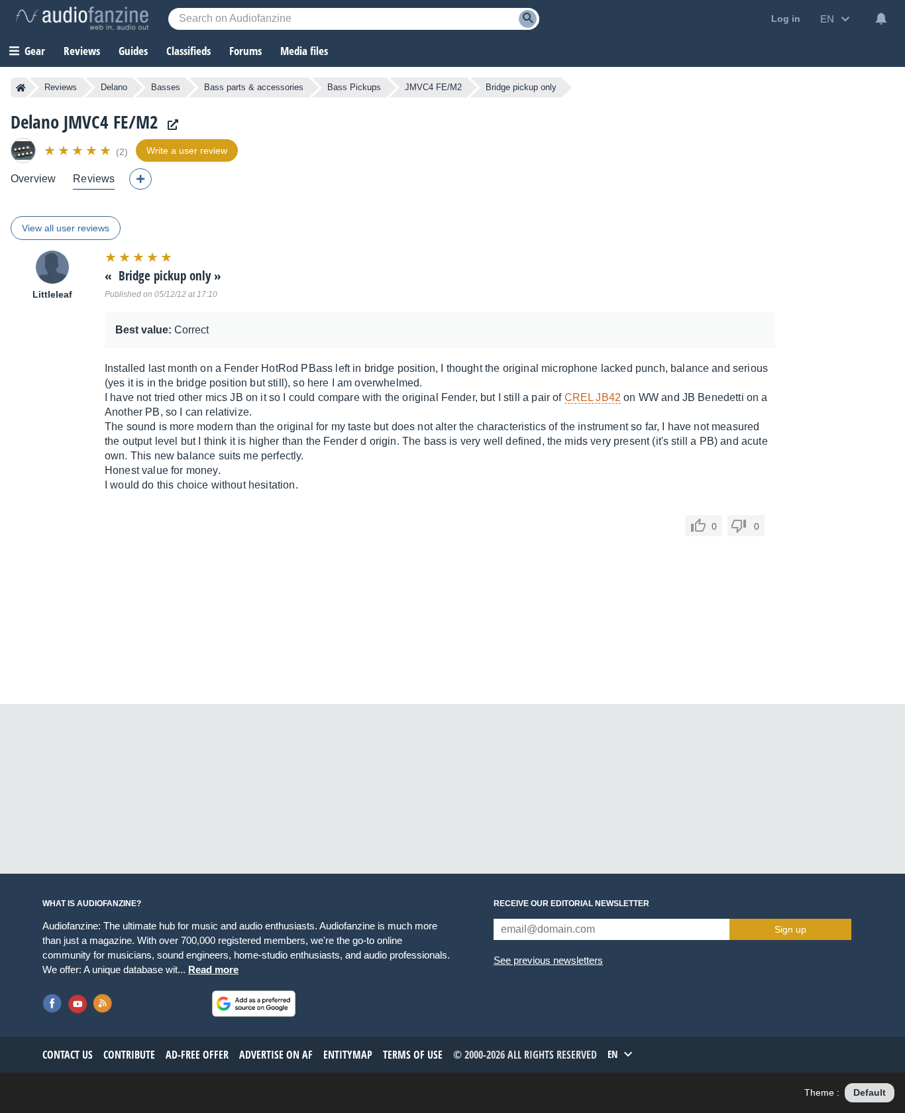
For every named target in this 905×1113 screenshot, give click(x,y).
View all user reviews (65, 228)
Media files (304, 50)
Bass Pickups (354, 87)
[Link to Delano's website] (169, 125)
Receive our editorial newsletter (571, 903)
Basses (165, 87)
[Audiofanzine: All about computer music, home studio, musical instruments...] (82, 18)
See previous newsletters (548, 960)
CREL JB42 (592, 397)
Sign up (790, 929)
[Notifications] (881, 19)
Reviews (82, 50)
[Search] (528, 19)
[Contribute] (140, 179)
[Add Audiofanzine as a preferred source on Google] (253, 1003)
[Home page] (21, 87)
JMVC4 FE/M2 (433, 87)
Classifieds (188, 50)
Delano (114, 87)
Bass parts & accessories (253, 87)
